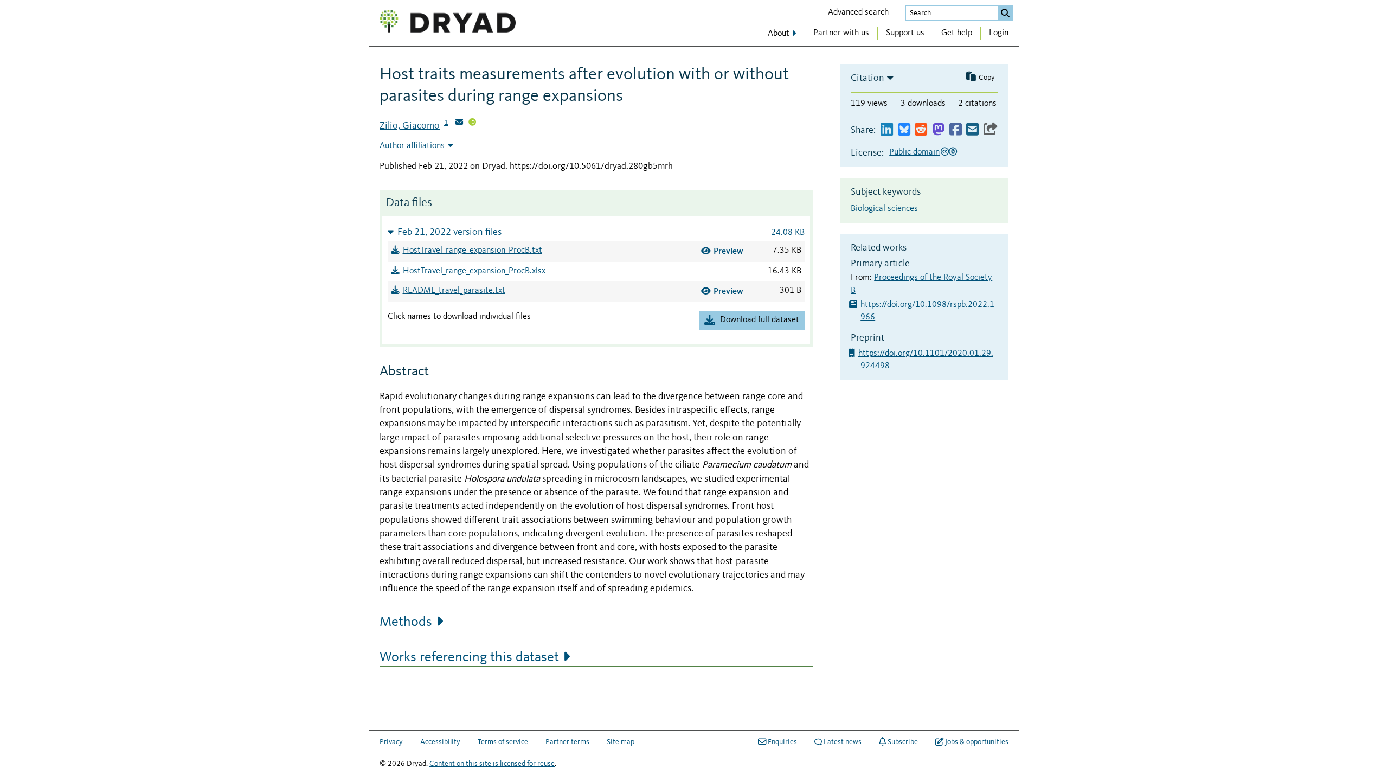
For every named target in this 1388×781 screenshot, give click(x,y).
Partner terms (567, 742)
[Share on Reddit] (921, 130)
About (778, 33)
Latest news (843, 742)
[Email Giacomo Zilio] (459, 123)
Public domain (914, 152)
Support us (905, 33)
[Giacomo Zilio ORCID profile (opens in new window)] (472, 123)
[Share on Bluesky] (904, 130)
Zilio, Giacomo (410, 126)
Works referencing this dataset (469, 657)
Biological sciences (884, 208)
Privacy (391, 742)
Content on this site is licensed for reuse (492, 763)
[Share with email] (972, 130)
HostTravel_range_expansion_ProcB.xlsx (474, 271)
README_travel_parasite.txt (454, 290)
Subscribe (903, 742)
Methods (406, 622)
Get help (956, 33)
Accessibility (440, 742)
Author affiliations (412, 146)
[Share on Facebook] (955, 130)
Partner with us (841, 33)
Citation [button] (867, 78)
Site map (620, 742)
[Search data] (1005, 13)
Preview (728, 251)
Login (998, 33)
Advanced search (858, 12)
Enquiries (782, 742)
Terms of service (503, 742)
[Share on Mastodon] (938, 130)
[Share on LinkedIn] (887, 130)
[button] (596, 232)
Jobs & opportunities (976, 742)
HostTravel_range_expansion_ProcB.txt (472, 250)
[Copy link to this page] (991, 130)
